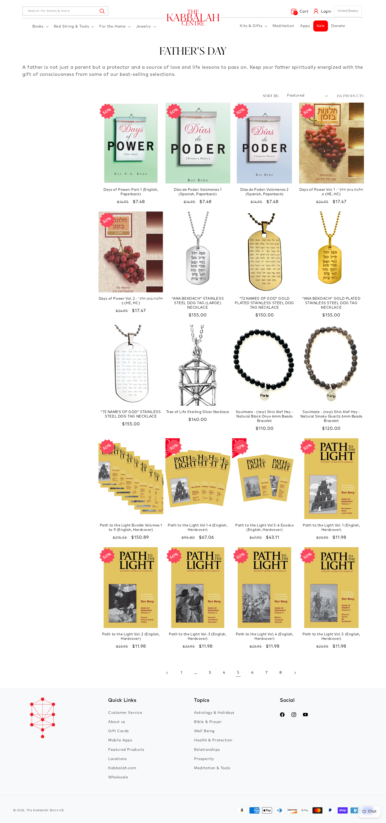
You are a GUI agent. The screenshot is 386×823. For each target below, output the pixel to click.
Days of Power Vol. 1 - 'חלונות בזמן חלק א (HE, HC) (331, 192)
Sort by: (271, 95)
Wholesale (118, 777)
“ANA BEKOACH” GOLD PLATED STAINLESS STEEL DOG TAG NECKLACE (331, 303)
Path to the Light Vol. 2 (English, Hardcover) (131, 637)
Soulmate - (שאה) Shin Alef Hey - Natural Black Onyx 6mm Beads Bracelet (264, 416)
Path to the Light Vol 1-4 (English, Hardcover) (197, 528)
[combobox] (65, 11)
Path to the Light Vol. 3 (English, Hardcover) (197, 637)
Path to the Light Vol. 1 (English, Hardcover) (331, 528)
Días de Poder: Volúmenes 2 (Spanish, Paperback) (264, 192)
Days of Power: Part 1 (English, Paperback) (130, 192)
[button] (40, 26)
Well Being (204, 731)
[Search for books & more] (102, 11)
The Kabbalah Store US (45, 810)
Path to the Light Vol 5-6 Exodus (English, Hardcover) (264, 528)
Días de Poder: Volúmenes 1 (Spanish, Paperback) (198, 192)
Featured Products (126, 750)
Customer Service (125, 713)
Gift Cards (118, 731)
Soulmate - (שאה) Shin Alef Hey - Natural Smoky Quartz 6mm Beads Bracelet (331, 416)
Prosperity (204, 759)
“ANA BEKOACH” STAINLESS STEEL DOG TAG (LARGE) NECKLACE (197, 303)
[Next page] (295, 673)
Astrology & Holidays (214, 713)
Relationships (207, 750)
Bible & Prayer (208, 722)
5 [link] (238, 673)
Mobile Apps (120, 740)
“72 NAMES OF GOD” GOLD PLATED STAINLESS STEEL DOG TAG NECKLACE (264, 303)
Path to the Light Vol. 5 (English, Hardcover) (331, 637)
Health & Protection (213, 740)
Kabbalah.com (122, 768)
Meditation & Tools (212, 768)
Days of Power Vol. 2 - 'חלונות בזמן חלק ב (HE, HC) (131, 301)
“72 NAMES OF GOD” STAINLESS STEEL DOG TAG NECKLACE (131, 414)
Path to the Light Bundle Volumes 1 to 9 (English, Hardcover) (131, 528)
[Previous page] (167, 673)
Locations (117, 759)
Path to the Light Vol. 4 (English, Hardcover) (264, 637)
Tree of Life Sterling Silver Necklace (197, 412)
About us (116, 722)
